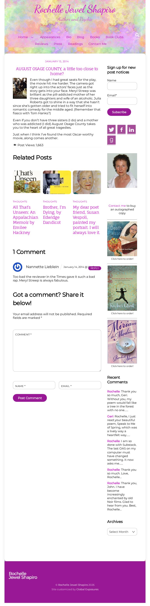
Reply (95, 268)
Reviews (41, 44)
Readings (75, 44)
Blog (80, 37)
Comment (23, 334)
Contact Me (97, 44)
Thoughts (20, 201)
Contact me (117, 206)
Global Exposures (87, 589)
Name (20, 386)
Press (58, 44)
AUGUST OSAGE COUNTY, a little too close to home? (57, 71)
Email (66, 386)
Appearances (50, 37)
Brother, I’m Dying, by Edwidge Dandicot (54, 215)
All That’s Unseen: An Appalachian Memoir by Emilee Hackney (25, 220)
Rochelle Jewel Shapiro (73, 584)
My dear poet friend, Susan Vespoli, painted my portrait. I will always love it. (86, 220)
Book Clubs (114, 37)
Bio (68, 37)
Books (95, 37)
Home (23, 37)
